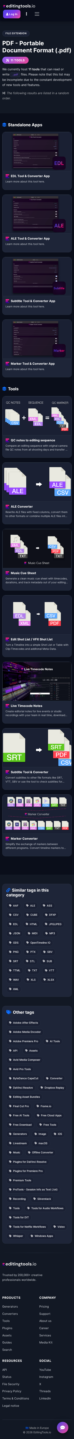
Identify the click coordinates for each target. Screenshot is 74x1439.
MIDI (35, 933)
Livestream (20, 1143)
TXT (34, 970)
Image (42, 1133)
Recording (19, 1198)
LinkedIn (45, 1398)
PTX (32, 951)
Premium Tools (22, 1180)
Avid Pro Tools (22, 1069)
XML (16, 989)
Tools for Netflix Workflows (29, 1226)
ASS (49, 905)
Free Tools (49, 1124)
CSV (16, 914)
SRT (15, 961)
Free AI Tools (21, 1115)
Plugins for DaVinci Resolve (29, 1161)
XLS (33, 979)
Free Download (22, 1124)
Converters (10, 1314)
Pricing (44, 1306)
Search (7, 1349)
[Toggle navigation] (37, 14)
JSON (16, 933)
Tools (16, 1208)
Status (6, 1377)
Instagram (46, 1377)
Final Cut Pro (21, 1106)
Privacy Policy (11, 1391)
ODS (16, 942)
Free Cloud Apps (51, 1115)
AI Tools (55, 1041)
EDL (15, 924)
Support (44, 1314)
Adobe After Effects (25, 1022)
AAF (15, 905)
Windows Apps (44, 1235)
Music (16, 1152)
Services (45, 1335)
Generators (20, 1133)
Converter (56, 1078)
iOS (60, 1133)
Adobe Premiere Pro (25, 1041)
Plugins (7, 1328)
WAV (16, 979)
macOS (43, 1143)
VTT (51, 970)
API (15, 1050)
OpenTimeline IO (40, 942)
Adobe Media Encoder (27, 1031)
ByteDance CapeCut (25, 1078)
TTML (16, 970)
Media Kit (46, 1342)
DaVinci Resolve (23, 1087)
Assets (33, 1050)
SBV (50, 951)
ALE (32, 905)
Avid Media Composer (26, 1059)
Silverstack (44, 1198)
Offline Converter (42, 1152)
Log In (13, 14)
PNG (16, 951)
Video (61, 1226)
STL (32, 961)
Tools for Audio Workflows (47, 1208)
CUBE (33, 914)
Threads (45, 1391)
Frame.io (46, 1106)
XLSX (50, 979)
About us (45, 1321)
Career (44, 1328)
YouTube (45, 1370)
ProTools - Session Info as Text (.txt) (35, 1189)
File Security (10, 1384)
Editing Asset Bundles (26, 1096)
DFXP (52, 914)
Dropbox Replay (54, 1087)
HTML (33, 924)
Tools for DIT (21, 1217)
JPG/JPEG (55, 924)
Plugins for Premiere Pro (28, 1170)
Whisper (18, 1235)
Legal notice (10, 1405)
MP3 (52, 933)
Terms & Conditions (15, 1398)
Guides (7, 1342)
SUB (49, 961)
